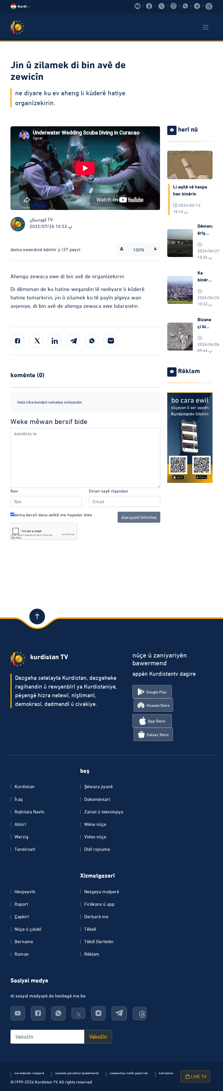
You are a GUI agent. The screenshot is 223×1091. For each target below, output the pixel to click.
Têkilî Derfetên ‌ (99, 941)
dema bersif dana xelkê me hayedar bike (53, 515)
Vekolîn (98, 1037)
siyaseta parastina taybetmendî (77, 1073)
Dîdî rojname (97, 849)
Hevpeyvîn (25, 891)
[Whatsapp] (92, 341)
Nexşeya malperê (101, 891)
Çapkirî (22, 916)
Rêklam (91, 954)
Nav (14, 491)
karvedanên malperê (29, 1073)
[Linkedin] (55, 341)
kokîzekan (166, 1073)
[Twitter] (36, 341)
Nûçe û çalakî (28, 929)
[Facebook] (17, 341)
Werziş (21, 836)
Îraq (19, 799)
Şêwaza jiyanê (98, 786)
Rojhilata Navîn (29, 811)
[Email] (110, 341)
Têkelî (90, 929)
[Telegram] (73, 341)
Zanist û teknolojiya (103, 811)
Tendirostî (25, 849)
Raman (22, 954)
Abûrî (20, 824)
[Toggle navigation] (206, 27)
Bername (24, 941)
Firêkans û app (99, 904)
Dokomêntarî (97, 799)
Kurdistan (25, 786)
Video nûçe (95, 836)
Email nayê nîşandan (108, 491)
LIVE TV (198, 1076)
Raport (21, 904)
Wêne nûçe (95, 824)
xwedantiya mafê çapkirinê (129, 1073)
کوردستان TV (41, 219)
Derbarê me (96, 916)
